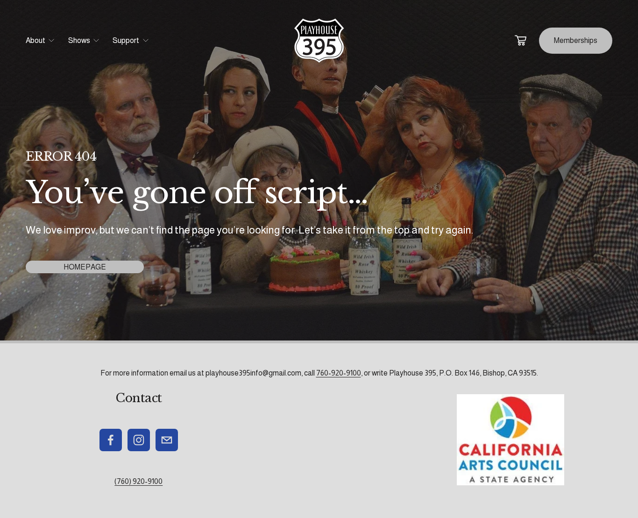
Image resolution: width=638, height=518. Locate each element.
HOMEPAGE (85, 267)
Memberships (575, 40)
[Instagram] (139, 440)
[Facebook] (110, 440)
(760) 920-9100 (138, 481)
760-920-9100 (338, 373)
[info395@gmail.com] (167, 440)
